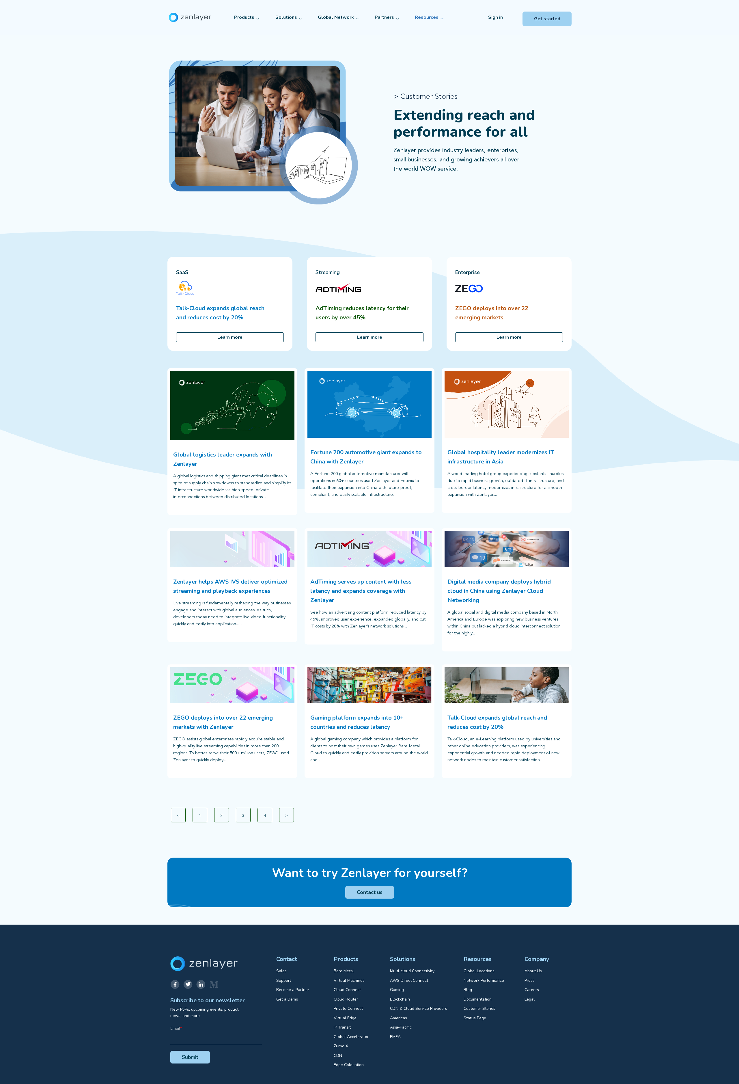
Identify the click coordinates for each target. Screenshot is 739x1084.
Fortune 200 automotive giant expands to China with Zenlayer (366, 456)
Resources (426, 17)
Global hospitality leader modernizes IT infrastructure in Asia (500, 456)
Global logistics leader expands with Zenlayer (222, 459)
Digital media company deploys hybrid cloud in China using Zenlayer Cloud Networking (499, 591)
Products (244, 17)
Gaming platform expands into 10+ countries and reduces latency (357, 722)
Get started (547, 19)
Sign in (495, 17)
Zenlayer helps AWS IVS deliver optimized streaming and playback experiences (230, 586)
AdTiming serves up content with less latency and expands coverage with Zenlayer (361, 591)
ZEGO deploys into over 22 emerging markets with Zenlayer (223, 722)
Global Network (336, 17)
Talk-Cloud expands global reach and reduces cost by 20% (497, 722)
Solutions (286, 17)
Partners (384, 17)
